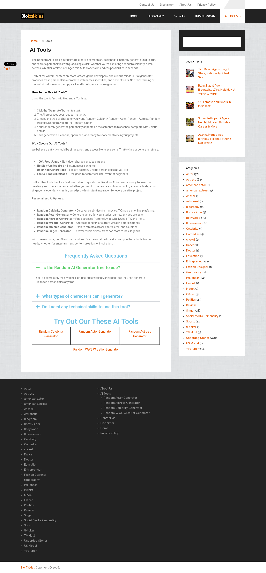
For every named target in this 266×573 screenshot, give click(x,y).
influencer (192, 277)
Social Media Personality (202, 316)
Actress (191, 179)
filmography (194, 272)
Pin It (7, 68)
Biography (156, 16)
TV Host (191, 332)
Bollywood (193, 217)
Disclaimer (167, 4)
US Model (192, 343)
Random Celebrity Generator (123, 407)
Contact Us (146, 4)
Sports (179, 16)
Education (192, 256)
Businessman (205, 16)
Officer (190, 294)
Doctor (190, 250)
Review (191, 305)
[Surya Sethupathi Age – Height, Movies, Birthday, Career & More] (191, 122)
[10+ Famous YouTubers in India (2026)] (191, 106)
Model (190, 288)
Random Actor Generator (95, 331)
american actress (197, 190)
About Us (186, 4)
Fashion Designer (197, 266)
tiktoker (191, 327)
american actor (196, 185)
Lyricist (190, 283)
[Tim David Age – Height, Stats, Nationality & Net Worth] (191, 73)
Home (134, 16)
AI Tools (105, 393)
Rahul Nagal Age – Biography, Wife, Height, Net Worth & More (216, 89)
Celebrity (192, 228)
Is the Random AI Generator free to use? (81, 267)
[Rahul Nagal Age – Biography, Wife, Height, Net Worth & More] (191, 90)
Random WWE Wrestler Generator (96, 349)
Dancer (191, 245)
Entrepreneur (194, 261)
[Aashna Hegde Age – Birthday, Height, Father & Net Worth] (191, 139)
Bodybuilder (194, 212)
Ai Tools (231, 16)
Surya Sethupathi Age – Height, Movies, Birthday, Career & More (214, 122)
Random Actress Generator (122, 402)
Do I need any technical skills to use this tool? (86, 306)
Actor (189, 174)
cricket (190, 239)
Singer (190, 310)
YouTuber (192, 348)
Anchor (190, 195)
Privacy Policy (206, 4)
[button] (96, 267)
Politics (191, 299)
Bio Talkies (28, 567)
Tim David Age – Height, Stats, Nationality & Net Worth (214, 73)
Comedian (193, 234)
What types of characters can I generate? (82, 296)
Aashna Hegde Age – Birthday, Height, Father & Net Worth (215, 138)
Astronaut (192, 201)
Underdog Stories (198, 337)
